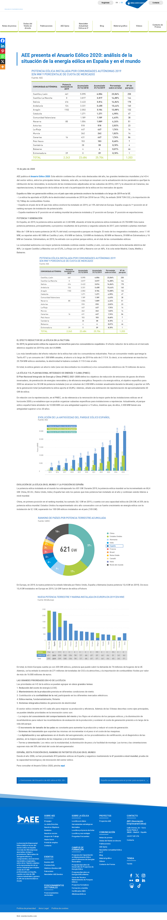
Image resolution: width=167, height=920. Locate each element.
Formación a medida (80, 888)
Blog (102, 26)
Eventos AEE (49, 862)
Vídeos (139, 26)
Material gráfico (120, 26)
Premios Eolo (49, 865)
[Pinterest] (2, 51)
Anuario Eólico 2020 (40, 176)
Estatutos (47, 830)
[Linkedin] (2, 46)
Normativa (76, 827)
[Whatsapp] (2, 56)
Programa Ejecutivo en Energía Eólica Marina (80, 873)
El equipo (47, 821)
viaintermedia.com (29, 916)
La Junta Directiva (51, 824)
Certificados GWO (79, 891)
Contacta (156, 3)
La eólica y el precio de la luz (83, 830)
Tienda (129, 864)
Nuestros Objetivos (51, 827)
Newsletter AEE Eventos (53, 874)
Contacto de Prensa (158, 26)
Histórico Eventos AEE (52, 868)
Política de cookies (60, 908)
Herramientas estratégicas (82, 824)
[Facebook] (2, 40)
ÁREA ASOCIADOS (137, 3)
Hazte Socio (49, 840)
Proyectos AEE (105, 821)
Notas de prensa (9, 26)
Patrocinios (48, 871)
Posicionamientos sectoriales (51, 894)
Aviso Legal (44, 908)
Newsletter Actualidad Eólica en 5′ (83, 26)
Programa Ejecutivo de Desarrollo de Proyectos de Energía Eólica (83, 867)
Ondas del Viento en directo (27, 26)
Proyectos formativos (80, 885)
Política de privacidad (26, 908)
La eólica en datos (79, 821)
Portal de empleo (51, 843)
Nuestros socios (50, 833)
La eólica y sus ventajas (81, 833)
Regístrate (105, 3)
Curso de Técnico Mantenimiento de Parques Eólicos (82, 879)
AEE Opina (65, 26)
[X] (2, 61)
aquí (63, 765)
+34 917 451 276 (133, 836)
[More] (2, 66)
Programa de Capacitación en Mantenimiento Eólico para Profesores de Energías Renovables (83, 858)
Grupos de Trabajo (51, 836)
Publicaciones (46, 26)
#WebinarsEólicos (79, 894)
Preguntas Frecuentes (80, 836)
